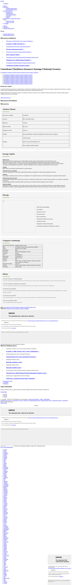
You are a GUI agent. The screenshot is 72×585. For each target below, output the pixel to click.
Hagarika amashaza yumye (14, 362)
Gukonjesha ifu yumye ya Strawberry (20, 400)
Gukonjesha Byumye (57, 400)
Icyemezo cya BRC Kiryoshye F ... (16, 44)
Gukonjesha (65, 400)
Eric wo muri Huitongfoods (7, 447)
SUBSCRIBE (4, 392)
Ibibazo (7, 17)
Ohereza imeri (4, 403)
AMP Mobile (47, 399)
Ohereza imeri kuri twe (6, 97)
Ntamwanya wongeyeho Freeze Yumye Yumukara (18, 308)
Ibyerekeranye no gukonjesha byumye (11, 18)
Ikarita (41, 399)
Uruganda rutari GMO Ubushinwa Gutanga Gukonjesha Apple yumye (20, 307)
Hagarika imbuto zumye (11, 8)
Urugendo (8, 16)
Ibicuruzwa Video (10, 21)
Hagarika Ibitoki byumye (34, 400)
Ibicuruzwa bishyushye (34, 399)
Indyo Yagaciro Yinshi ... (13, 54)
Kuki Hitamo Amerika (11, 14)
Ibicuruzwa (5, 7)
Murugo (5, 6)
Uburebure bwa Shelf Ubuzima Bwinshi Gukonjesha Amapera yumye (26, 373)
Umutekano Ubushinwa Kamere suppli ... (18, 65)
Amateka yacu (9, 12)
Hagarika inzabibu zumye (13, 367)
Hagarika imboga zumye (11, 9)
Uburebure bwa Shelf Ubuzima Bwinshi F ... (19, 60)
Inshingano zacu (9, 13)
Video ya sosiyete (10, 22)
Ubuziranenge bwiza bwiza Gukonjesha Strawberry (21, 357)
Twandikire (5, 23)
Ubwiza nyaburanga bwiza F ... (15, 49)
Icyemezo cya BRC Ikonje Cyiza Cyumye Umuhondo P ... (22, 351)
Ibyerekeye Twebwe (7, 11)
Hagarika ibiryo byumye (6, 400)
